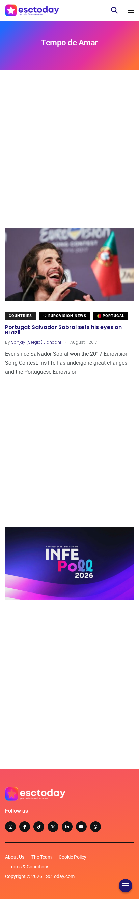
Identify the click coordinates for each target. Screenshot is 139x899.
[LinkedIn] (67, 826)
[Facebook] (24, 826)
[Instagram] (10, 826)
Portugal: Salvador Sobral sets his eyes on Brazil (63, 329)
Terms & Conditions (29, 866)
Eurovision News (66, 316)
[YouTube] (81, 826)
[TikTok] (38, 826)
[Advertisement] (69, 159)
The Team (41, 857)
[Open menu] (130, 10)
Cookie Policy (72, 857)
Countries (20, 316)
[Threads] (95, 826)
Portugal (112, 316)
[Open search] (114, 10)
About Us (14, 857)
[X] (53, 826)
